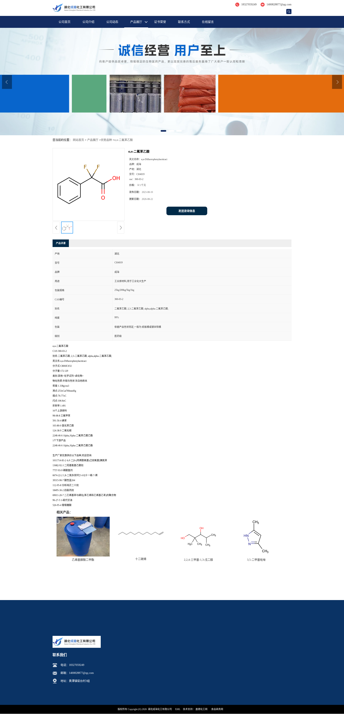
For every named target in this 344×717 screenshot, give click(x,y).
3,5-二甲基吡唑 (256, 559)
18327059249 (249, 4)
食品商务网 (217, 709)
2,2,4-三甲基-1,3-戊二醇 (198, 559)
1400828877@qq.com (279, 4)
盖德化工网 (201, 709)
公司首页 (64, 21)
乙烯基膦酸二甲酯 (83, 559)
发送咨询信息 (186, 210)
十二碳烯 (140, 558)
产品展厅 (136, 21)
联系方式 (184, 21)
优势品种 (106, 139)
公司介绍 (88, 21)
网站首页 (78, 139)
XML (177, 709)
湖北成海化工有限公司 (160, 709)
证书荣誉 (160, 21)
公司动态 (112, 21)
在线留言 (208, 21)
